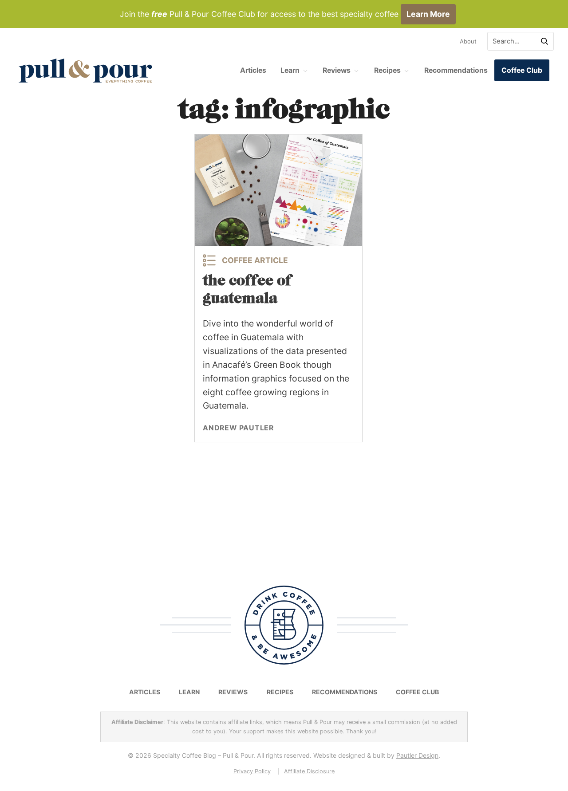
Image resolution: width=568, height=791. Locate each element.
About (468, 41)
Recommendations (456, 70)
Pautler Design (417, 755)
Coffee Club (521, 70)
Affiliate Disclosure (309, 771)
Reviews (337, 70)
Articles (253, 70)
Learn (290, 70)
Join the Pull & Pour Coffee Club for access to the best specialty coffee (285, 14)
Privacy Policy (252, 771)
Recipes (387, 70)
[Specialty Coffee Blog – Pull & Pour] (85, 71)
